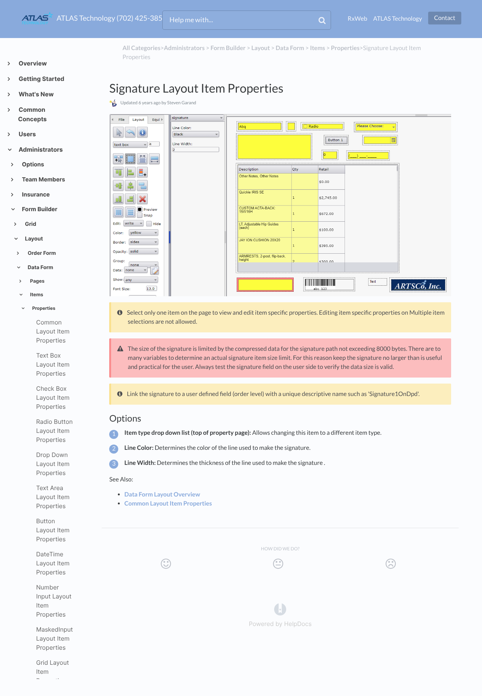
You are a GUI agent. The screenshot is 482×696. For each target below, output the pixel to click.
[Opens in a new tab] (280, 608)
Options (32, 164)
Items (36, 295)
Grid (30, 224)
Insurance (35, 194)
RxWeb (357, 18)
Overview (32, 63)
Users (27, 134)
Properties (43, 308)
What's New (35, 94)
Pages (36, 281)
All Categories (141, 48)
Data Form (39, 268)
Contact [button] (444, 17)
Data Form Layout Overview (162, 494)
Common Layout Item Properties (168, 503)
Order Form (41, 253)
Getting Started (41, 78)
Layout (33, 239)
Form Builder (39, 209)
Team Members (43, 179)
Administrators (40, 149)
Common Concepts (32, 114)
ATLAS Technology (397, 18)
